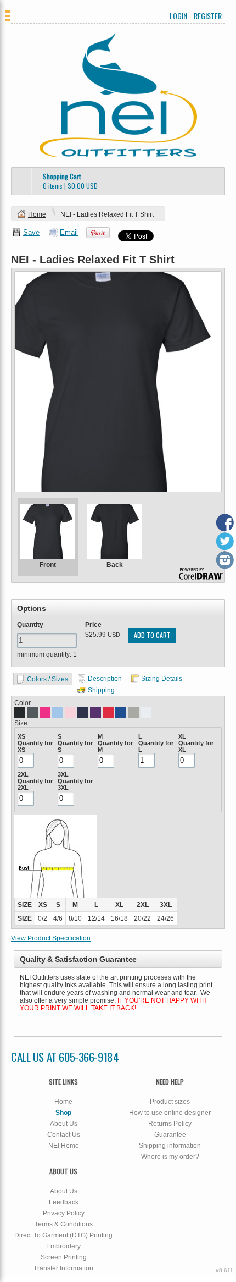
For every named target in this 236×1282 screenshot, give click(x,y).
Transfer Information (63, 1268)
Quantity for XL (195, 746)
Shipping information (170, 1145)
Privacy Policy (64, 1213)
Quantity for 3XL (75, 784)
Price (93, 625)
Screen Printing (64, 1257)
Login (178, 15)
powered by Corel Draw (201, 574)
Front (48, 565)
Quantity (30, 625)
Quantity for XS (35, 746)
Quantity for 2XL (35, 784)
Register (208, 15)
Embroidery (63, 1246)
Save (31, 232)
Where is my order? (170, 1156)
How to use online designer (170, 1112)
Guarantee (170, 1134)
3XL (63, 774)
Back (114, 565)
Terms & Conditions (64, 1224)
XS (21, 736)
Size (20, 723)
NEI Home (63, 1145)
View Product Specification (51, 938)
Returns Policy (170, 1123)
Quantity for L (155, 746)
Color (22, 703)
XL (182, 736)
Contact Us (63, 1134)
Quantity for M (115, 746)
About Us (63, 1123)
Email (69, 232)
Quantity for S (75, 746)
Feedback (63, 1202)
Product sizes (170, 1101)
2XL (23, 774)
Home (37, 214)
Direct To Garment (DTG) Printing (63, 1235)
